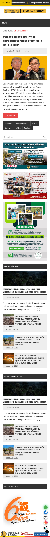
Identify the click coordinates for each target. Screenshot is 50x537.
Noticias (8, 128)
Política (18, 128)
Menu (4, 22)
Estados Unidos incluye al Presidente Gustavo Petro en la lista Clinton (22, 41)
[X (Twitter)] (46, 517)
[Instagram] (46, 522)
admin (27, 51)
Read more (10, 115)
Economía (8, 123)
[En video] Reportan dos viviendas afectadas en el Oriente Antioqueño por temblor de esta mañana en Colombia (23, 321)
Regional (27, 128)
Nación (35, 123)
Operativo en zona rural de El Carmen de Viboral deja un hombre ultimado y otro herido (24, 290)
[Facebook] (46, 512)
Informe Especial (22, 123)
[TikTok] (46, 527)
